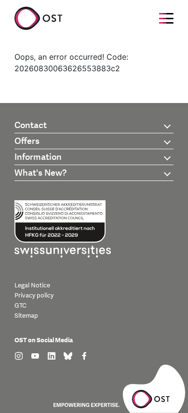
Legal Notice (32, 285)
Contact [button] (30, 125)
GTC (20, 305)
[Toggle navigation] (166, 18)
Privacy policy (34, 295)
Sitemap (26, 315)
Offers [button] (27, 141)
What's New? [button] (40, 173)
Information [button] (38, 157)
